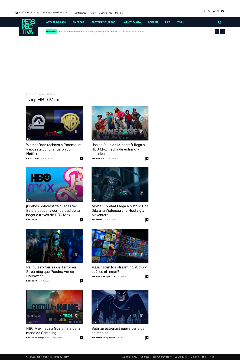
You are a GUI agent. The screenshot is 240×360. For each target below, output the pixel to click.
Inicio (28, 94)
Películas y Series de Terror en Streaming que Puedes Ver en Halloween (51, 271)
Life (28, 139)
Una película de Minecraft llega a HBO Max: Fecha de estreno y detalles (118, 149)
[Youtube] (222, 11)
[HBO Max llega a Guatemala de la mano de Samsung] (54, 307)
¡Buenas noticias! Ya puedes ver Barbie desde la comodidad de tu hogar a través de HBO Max (53, 210)
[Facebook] (205, 11)
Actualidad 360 (129, 356)
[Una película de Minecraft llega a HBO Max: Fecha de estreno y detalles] (120, 123)
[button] (220, 22)
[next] (222, 31)
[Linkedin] (213, 11)
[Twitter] (218, 11)
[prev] (217, 31)
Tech (95, 261)
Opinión (195, 356)
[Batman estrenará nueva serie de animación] (120, 307)
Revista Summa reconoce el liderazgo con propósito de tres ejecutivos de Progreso (102, 31)
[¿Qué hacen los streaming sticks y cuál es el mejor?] (120, 246)
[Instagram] (209, 11)
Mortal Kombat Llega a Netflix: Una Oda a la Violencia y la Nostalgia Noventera (120, 210)
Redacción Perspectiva (103, 276)
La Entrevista (181, 356)
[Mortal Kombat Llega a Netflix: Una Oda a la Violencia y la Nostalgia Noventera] (120, 184)
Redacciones (32, 158)
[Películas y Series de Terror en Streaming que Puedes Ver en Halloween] (54, 246)
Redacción (31, 219)
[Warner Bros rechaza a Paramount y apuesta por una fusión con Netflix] (54, 123)
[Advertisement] (120, 62)
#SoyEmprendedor (162, 356)
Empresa (145, 356)
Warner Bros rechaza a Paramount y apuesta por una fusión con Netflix (54, 149)
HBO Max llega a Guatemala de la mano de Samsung (53, 330)
